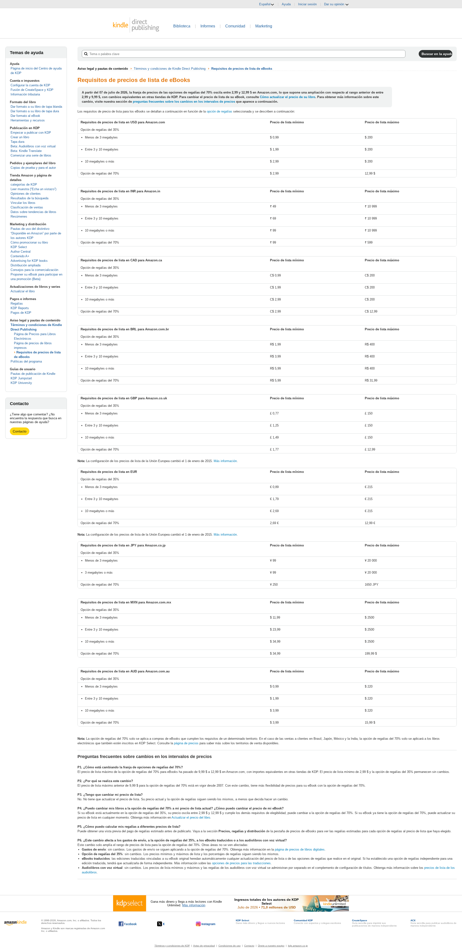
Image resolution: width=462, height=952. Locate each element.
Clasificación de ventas (27, 207)
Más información (225, 461)
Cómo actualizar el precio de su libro (287, 97)
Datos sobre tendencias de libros (33, 212)
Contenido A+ (20, 256)
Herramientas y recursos (28, 120)
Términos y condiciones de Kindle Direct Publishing (169, 68)
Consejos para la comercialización (34, 270)
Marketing (263, 26)
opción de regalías (219, 111)
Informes (207, 26)
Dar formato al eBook (25, 116)
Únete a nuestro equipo (271, 945)
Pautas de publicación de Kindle (33, 374)
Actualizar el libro (23, 291)
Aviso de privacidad (204, 945)
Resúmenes (19, 216)
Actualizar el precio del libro (191, 817)
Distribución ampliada (25, 265)
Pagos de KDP (21, 312)
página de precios (186, 743)
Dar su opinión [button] (334, 4)
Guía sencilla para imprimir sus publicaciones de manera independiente (374, 923)
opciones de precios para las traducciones (241, 863)
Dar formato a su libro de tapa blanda (36, 106)
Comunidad (235, 26)
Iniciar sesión (307, 4)
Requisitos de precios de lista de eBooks (241, 68)
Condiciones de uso (229, 945)
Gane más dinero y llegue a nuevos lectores (260, 921)
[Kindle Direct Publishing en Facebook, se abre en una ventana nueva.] (128, 923)
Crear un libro (20, 137)
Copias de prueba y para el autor (33, 167)
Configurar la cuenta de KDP (30, 85)
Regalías (17, 303)
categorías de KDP (24, 184)
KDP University (21, 383)
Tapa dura (17, 142)
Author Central (21, 251)
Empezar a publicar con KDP (31, 132)
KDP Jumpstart (21, 378)
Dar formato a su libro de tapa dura (35, 111)
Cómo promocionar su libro (29, 242)
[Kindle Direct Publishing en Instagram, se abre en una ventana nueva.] (206, 923)
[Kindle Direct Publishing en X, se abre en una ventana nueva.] (166, 923)
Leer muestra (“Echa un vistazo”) (33, 189)
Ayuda (286, 4)
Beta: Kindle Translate (26, 151)
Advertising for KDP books (29, 261)
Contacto (19, 431)
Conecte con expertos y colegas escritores (317, 921)
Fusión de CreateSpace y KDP (32, 90)
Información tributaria (25, 94)
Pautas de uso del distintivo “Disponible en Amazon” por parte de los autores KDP (36, 233)
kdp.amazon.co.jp (298, 945)
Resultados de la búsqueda (29, 198)
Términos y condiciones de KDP (172, 945)
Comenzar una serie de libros (31, 155)
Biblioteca (181, 26)
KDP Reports (20, 308)
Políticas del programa (26, 361)
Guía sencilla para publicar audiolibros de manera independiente (433, 923)
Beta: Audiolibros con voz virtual (33, 146)
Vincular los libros (23, 203)
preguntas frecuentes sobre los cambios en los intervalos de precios (184, 101)
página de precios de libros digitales (300, 849)
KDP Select (19, 247)
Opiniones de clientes (26, 193)
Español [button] (264, 4)
